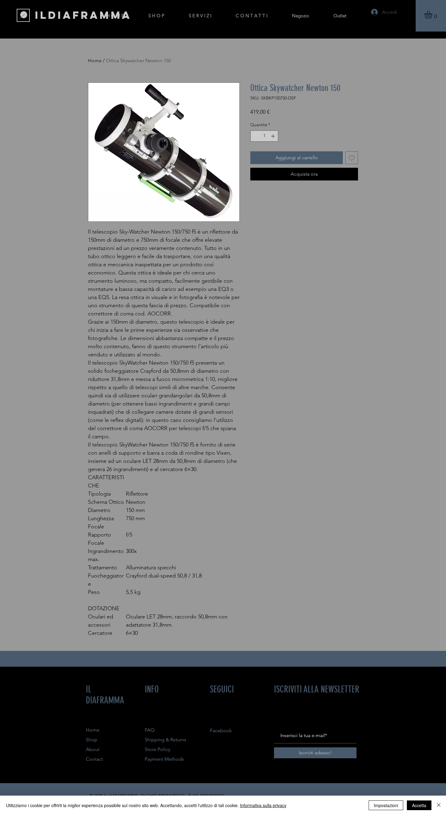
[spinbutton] (264, 136)
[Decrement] (255, 136)
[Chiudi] (438, 805)
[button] (432, 15)
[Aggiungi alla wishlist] (351, 157)
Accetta (419, 805)
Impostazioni (386, 805)
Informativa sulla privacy (263, 805)
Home (95, 60)
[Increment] (273, 136)
